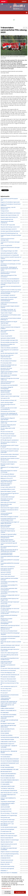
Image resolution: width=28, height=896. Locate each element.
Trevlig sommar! (5, 211)
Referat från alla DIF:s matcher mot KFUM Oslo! (11, 642)
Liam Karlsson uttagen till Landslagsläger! (7, 388)
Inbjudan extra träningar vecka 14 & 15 (10, 227)
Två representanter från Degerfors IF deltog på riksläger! (10, 292)
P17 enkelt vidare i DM (6, 831)
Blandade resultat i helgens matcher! (7, 464)
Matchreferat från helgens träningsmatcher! (7, 537)
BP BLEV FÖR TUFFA (5, 864)
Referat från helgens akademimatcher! (6, 391)
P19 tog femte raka (5, 817)
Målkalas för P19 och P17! (7, 478)
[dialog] (14, 885)
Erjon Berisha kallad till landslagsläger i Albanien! (10, 633)
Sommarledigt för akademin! (8, 295)
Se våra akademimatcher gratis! (9, 827)
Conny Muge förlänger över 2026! (9, 251)
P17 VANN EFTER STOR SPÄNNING (8, 714)
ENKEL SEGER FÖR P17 (6, 731)
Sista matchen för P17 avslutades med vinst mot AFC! (9, 375)
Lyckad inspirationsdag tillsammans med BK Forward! (10, 658)
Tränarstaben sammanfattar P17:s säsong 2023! (9, 585)
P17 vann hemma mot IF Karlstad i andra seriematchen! (11, 315)
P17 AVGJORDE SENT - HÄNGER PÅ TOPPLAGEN (9, 746)
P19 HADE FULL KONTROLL (6, 735)
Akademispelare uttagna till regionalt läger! (8, 418)
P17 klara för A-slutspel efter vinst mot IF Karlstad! (10, 595)
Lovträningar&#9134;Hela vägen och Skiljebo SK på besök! (10, 522)
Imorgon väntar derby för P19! (8, 487)
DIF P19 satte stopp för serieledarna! (10, 440)
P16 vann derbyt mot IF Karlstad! (8, 361)
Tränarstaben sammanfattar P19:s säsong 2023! (9, 592)
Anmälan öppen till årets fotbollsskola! (10, 231)
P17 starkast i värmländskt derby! (9, 462)
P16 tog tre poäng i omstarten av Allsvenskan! (9, 442)
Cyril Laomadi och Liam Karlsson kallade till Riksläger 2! (11, 319)
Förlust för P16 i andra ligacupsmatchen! (6, 605)
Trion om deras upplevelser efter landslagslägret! (9, 589)
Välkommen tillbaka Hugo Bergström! (10, 281)
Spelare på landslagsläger (7, 829)
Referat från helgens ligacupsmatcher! (6, 526)
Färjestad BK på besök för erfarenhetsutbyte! (7, 300)
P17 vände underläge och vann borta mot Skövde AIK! (10, 609)
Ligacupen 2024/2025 (6, 394)
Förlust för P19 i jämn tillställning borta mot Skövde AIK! (10, 612)
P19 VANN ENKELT (5, 712)
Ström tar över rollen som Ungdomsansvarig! (7, 356)
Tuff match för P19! (5, 398)
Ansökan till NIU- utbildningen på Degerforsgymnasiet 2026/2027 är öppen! (9, 269)
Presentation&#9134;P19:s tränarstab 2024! (10, 557)
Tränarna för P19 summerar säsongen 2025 (10, 248)
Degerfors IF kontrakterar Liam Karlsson (10, 213)
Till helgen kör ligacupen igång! (8, 534)
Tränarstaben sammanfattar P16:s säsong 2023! (14, 30)
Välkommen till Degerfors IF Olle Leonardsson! (9, 276)
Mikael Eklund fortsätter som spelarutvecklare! (8, 345)
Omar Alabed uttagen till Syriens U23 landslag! (10, 283)
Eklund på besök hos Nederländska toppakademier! (10, 695)
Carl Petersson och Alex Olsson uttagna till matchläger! (8, 481)
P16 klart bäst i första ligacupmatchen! (10, 625)
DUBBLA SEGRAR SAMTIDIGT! (7, 708)
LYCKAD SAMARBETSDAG (7, 782)
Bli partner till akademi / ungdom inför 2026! (10, 261)
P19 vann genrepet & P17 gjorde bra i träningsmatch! (10, 494)
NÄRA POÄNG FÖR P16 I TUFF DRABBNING (7, 705)
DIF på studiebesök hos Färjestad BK (10, 255)
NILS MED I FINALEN (5, 765)
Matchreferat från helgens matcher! (10, 508)
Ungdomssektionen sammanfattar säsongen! (9, 579)
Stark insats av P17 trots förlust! (8, 502)
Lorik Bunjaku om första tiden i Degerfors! (8, 639)
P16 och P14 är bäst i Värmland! (8, 436)
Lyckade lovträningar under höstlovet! (10, 645)
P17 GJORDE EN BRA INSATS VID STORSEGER (8, 795)
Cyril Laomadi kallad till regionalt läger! (9, 543)
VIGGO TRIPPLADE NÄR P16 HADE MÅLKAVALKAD (8, 726)
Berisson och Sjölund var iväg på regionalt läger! (9, 322)
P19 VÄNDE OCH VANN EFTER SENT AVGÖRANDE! (9, 848)
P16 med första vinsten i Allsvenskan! (10, 454)
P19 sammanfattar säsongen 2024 (9, 340)
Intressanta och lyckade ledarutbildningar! (7, 499)
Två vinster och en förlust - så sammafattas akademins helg (8, 310)
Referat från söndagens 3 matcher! (9, 516)
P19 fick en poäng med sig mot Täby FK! (10, 683)
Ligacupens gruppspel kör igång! (9, 253)
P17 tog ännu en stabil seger (8, 819)
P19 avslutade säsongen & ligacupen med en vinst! (10, 602)
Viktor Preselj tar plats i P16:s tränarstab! (8, 331)
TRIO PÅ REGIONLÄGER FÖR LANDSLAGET (7, 717)
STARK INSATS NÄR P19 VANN (7, 786)
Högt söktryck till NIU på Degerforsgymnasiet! (6, 662)
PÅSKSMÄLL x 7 (4, 870)
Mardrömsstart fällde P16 (7, 837)
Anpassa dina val (6, 888)
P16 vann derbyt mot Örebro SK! (8, 400)
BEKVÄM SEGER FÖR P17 (6, 771)
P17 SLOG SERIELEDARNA (6, 754)
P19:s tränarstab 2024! (6, 358)
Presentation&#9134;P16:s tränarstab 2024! (10, 563)
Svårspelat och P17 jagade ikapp (9, 815)
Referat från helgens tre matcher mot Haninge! (9, 471)
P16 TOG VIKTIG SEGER (6, 749)
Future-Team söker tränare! (8, 576)
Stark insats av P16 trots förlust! (8, 476)
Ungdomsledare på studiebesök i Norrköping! (9, 303)
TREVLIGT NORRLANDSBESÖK (7, 776)
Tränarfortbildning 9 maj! (7, 219)
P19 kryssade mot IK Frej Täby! (8, 411)
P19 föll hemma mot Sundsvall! (8, 670)
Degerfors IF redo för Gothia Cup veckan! (11, 289)
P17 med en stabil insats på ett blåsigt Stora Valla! (8, 425)
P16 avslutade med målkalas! (8, 677)
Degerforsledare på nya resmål (9, 844)
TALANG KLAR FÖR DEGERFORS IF (8, 773)
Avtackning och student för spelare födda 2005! (9, 451)
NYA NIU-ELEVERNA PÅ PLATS (7, 729)
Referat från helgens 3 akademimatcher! (6, 484)
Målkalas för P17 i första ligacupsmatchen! (6, 628)
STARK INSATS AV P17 (6, 846)
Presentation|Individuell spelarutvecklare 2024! (6, 553)
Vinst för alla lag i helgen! (7, 402)
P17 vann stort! (4, 693)
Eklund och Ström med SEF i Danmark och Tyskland (11, 257)
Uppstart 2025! (4, 334)
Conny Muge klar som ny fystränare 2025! (9, 350)
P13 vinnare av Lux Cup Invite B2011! (9, 385)
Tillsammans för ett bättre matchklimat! (7, 222)
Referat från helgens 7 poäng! (8, 491)
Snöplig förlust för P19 (6, 809)
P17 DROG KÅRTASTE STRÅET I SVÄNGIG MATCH (8, 804)
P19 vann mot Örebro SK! (7, 431)
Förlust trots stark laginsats (7, 868)
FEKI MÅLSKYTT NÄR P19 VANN (8, 723)
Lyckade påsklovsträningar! (8, 497)
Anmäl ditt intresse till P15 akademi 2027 (9, 199)
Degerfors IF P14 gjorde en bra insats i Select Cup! (10, 379)
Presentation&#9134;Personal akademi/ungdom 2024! (8, 519)
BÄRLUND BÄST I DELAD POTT (7, 744)
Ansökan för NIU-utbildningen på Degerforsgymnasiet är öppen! (9, 702)
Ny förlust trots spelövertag (7, 866)
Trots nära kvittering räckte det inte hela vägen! (9, 655)
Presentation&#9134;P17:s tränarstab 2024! (10, 560)
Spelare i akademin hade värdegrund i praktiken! (10, 327)
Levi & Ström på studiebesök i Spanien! (8, 665)
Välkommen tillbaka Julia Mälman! (9, 348)
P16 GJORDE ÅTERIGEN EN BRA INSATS (10, 780)
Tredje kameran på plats (7, 860)
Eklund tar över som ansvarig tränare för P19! (11, 287)
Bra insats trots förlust (6, 811)
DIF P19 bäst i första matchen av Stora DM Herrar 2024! (10, 459)
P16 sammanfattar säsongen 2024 (9, 342)
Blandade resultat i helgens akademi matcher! (10, 306)
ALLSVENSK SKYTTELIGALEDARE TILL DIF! (10, 763)
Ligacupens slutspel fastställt (8, 338)
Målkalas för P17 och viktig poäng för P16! (10, 468)
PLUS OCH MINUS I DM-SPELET (8, 778)
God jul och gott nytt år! (6, 245)
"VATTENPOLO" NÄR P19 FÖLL (7, 788)
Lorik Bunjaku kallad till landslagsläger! (10, 636)
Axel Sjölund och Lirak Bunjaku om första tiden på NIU (11, 264)
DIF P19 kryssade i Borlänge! (7, 433)
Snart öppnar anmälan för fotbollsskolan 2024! (7, 569)
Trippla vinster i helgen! (6, 313)
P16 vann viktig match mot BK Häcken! (8, 428)
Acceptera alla (20, 892)
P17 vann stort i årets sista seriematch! (10, 668)
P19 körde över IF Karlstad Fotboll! (9, 631)
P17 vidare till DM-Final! (6, 438)
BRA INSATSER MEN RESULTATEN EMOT (10, 759)
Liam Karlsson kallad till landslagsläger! (6, 622)
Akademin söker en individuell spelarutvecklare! (8, 272)
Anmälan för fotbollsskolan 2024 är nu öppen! (9, 510)
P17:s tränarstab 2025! (6, 363)
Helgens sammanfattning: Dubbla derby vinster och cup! (9, 372)
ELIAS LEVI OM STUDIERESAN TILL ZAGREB (8, 798)
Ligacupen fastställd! (6, 572)
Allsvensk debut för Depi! (7, 842)
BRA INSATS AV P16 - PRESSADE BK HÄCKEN (9, 752)
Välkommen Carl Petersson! (8, 566)
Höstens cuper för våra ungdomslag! (10, 396)
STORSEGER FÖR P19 (5, 858)
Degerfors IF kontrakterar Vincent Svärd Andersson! (10, 204)
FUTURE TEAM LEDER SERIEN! (7, 767)
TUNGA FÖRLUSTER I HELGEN (7, 739)
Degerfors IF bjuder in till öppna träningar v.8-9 (11, 236)
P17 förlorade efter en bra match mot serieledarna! (9, 408)
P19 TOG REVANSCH (5, 757)
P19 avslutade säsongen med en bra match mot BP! (10, 650)
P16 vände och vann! (6, 325)
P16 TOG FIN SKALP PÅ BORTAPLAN (9, 790)
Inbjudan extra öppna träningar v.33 (10, 215)
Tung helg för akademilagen (8, 801)
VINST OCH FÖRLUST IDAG (7, 856)
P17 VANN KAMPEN (5, 784)
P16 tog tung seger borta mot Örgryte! (8, 405)
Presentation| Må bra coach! (8, 489)
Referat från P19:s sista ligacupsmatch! (6, 505)
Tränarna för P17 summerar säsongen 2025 (10, 242)
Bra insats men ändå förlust (7, 833)
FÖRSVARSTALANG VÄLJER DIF (8, 647)
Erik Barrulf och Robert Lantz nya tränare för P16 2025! (9, 365)
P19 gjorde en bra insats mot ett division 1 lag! (8, 422)
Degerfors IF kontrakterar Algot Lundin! (10, 202)
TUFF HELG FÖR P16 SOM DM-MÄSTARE (10, 737)
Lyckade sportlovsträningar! (8, 529)
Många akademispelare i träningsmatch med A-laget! (8, 540)
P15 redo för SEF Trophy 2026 (8, 225)
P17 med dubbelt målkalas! (7, 474)
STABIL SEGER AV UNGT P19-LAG (8, 741)
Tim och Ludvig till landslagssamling (10, 854)
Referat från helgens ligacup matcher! (8, 531)
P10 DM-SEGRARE (5, 733)
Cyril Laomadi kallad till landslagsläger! (6, 513)
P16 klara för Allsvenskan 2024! (8, 679)
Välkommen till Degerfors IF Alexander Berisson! (7, 382)
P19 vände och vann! (6, 690)
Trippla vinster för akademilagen (9, 297)
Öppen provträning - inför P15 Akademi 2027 (8, 208)
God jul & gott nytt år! (6, 574)
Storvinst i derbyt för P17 (6, 862)
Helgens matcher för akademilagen (10, 840)
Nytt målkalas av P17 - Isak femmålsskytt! (7, 824)
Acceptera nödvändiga (7, 892)
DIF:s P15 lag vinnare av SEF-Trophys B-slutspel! (9, 446)
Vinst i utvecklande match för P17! (9, 686)
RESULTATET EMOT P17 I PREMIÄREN (9, 872)
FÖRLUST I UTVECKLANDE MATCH (8, 710)
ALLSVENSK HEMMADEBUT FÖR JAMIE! (10, 769)
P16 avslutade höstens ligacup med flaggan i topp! (9, 599)
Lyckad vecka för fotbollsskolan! (9, 456)
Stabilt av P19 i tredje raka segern (9, 835)
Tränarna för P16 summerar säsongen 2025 (7, 239)
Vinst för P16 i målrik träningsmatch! (9, 653)
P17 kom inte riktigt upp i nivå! (8, 672)
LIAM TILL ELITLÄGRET (5, 807)
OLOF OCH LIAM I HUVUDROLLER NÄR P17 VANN (9, 720)
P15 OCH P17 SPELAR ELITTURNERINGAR (10, 761)
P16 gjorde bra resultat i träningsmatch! (6, 619)
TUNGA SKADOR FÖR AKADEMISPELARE (6, 698)
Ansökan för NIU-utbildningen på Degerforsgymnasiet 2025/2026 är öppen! (9, 415)
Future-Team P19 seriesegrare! (8, 681)
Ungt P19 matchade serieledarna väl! (10, 674)
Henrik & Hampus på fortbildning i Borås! (9, 616)
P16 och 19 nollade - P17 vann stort (9, 813)
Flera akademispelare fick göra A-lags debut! (9, 547)
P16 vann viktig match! (6, 688)
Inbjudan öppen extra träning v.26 (9, 217)
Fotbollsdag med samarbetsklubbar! (10, 279)
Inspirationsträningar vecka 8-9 (8, 229)
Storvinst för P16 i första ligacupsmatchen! (6, 369)
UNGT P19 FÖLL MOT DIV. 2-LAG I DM (9, 792)
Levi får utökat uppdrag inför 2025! (9, 353)
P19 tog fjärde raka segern (7, 821)
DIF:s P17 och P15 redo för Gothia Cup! (10, 449)
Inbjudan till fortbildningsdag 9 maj (9, 233)
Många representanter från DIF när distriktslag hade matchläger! (9, 550)
